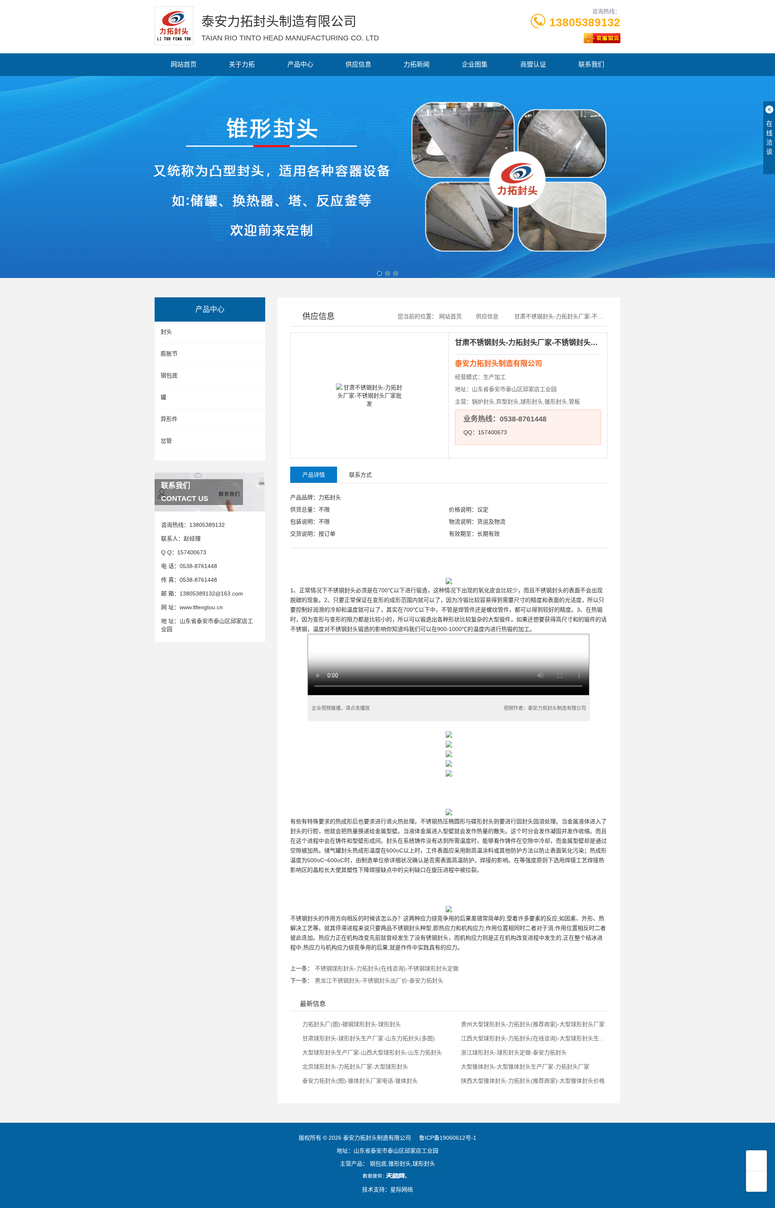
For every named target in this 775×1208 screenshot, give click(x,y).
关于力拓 (242, 64)
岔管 (166, 441)
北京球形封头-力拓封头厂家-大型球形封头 (354, 1066)
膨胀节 (169, 353)
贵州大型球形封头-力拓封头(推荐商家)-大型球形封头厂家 (532, 1024)
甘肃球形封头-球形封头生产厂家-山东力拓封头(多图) (368, 1038)
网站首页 (184, 64)
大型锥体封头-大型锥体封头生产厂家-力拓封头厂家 (524, 1066)
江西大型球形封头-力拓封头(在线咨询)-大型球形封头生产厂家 (532, 1038)
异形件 (169, 419)
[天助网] (387, 1176)
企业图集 (475, 64)
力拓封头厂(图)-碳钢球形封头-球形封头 (351, 1024)
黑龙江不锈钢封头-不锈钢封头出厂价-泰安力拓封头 (379, 980)
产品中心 (300, 64)
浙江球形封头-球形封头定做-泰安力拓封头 (513, 1052)
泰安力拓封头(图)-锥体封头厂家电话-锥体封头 (359, 1081)
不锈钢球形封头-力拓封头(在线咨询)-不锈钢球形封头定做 (387, 968)
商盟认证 (533, 64)
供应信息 (358, 64)
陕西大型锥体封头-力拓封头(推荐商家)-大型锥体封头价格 (532, 1081)
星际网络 (401, 1189)
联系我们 (591, 64)
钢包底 (169, 375)
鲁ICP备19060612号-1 (447, 1137)
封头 (166, 331)
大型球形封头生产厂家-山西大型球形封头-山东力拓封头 (371, 1052)
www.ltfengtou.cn (201, 607)
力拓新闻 (416, 64)
